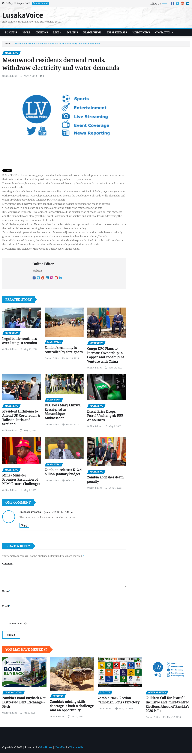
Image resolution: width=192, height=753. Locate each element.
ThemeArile (76, 747)
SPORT (26, 32)
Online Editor (9, 76)
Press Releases (117, 32)
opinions (42, 32)
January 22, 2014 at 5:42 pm (58, 512)
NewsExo (60, 747)
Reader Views (92, 32)
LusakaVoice (22, 15)
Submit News (141, 32)
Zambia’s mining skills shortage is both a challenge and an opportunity (72, 706)
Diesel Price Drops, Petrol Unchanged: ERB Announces (105, 416)
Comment (7, 563)
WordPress (45, 747)
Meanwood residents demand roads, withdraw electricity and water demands (57, 43)
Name (6, 591)
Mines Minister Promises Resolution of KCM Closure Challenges (21, 479)
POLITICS (72, 32)
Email (6, 606)
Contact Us (163, 32)
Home (8, 43)
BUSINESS (11, 32)
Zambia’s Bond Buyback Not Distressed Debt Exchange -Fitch (24, 702)
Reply (24, 525)
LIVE (56, 32)
